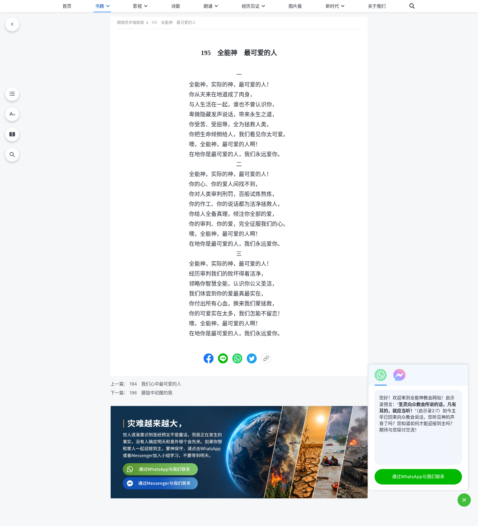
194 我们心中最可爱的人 (155, 384)
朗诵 (208, 6)
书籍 (99, 6)
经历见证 (250, 6)
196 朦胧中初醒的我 (150, 392)
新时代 (332, 6)
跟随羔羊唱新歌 (130, 22)
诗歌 (175, 6)
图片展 (295, 6)
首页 (67, 6)
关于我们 (377, 6)
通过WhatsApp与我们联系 (418, 476)
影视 (137, 6)
